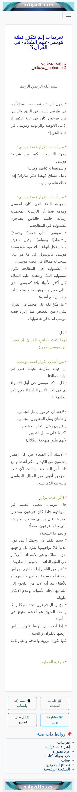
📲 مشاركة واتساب (22, 703)
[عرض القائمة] (68, 15)
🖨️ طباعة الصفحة (55, 703)
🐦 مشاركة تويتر (55, 719)
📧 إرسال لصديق (22, 719)
